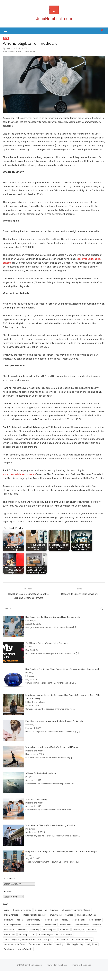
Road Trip (23, 934)
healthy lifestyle (34, 920)
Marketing (64, 929)
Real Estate (9, 934)
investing (35, 929)
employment (56, 915)
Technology (34, 944)
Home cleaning (79, 920)
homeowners (66, 925)
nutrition (92, 929)
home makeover (33, 925)
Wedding (59, 944)
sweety (9, 48)
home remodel (82, 925)
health (20, 920)
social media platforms (14, 944)
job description (49, 929)
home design (95, 920)
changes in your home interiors (76, 910)
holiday (65, 920)
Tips (6, 38)
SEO (33, 934)
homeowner (50, 925)
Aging (6, 910)
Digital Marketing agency (34, 915)
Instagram (9, 929)
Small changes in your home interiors (55, 934)
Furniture (8, 920)
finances (69, 915)
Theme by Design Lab (81, 965)
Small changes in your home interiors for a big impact (28, 939)
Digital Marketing (12, 915)
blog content (41, 910)
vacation (48, 944)
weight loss (92, 944)
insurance (22, 929)
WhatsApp (9, 949)
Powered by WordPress (57, 965)
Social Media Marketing (82, 939)
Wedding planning (75, 944)
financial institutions (86, 915)
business (54, 910)
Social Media (62, 939)
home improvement (13, 925)
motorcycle (78, 929)
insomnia (97, 925)
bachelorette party (22, 910)
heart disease (51, 920)
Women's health (25, 949)
